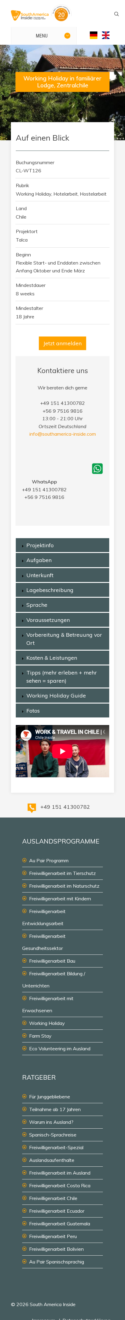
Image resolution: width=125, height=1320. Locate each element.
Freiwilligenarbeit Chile (53, 1198)
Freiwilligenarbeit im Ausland (59, 1173)
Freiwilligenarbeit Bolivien (56, 1249)
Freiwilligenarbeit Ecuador (56, 1211)
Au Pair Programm (49, 860)
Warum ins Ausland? (51, 1122)
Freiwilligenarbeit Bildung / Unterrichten (53, 979)
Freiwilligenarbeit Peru (53, 1236)
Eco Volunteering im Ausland (59, 1048)
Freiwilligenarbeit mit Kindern (60, 899)
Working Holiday (47, 1023)
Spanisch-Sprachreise (52, 1135)
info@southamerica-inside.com (62, 434)
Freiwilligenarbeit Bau (52, 961)
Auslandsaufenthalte (51, 1160)
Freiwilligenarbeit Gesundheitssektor (44, 942)
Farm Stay (40, 1036)
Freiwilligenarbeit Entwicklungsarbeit (44, 917)
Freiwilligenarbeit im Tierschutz (62, 873)
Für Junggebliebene (49, 1097)
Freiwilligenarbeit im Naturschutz (64, 886)
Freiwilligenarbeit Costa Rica (59, 1185)
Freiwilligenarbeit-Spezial (56, 1147)
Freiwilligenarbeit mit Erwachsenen (47, 1004)
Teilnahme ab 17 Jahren (55, 1109)
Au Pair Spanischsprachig (56, 1262)
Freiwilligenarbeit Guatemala (59, 1224)
